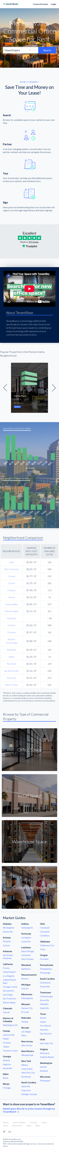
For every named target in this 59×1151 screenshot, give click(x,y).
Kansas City (27, 1008)
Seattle (43, 1067)
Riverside (11, 663)
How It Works (19, 1122)
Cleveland (44, 931)
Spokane (44, 1070)
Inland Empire (9, 972)
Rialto (11, 656)
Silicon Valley (9, 1002)
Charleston (45, 982)
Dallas (43, 1022)
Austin (43, 1017)
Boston (24, 978)
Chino (11, 562)
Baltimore (26, 969)
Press (44, 1122)
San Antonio (46, 1033)
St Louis (25, 1012)
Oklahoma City (47, 945)
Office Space (29, 749)
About (6, 1122)
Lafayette (26, 955)
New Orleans (27, 959)
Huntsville (8, 931)
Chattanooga (46, 996)
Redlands (11, 649)
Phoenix (7, 941)
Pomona (11, 632)
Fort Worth (45, 1025)
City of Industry (11, 569)
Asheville (25, 1086)
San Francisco (9, 998)
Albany (24, 1065)
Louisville (26, 941)
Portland (44, 959)
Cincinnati (45, 927)
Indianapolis (27, 927)
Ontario (11, 625)
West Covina (11, 684)
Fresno (6, 968)
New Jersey (26, 1045)
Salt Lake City (46, 1043)
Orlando (7, 1042)
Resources (17, 1125)
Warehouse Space (29, 841)
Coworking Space (29, 887)
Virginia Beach (47, 1057)
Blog (38, 1125)
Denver (6, 1012)
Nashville (44, 1008)
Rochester (26, 1076)
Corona (11, 576)
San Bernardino (11, 670)
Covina (11, 583)
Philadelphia (46, 969)
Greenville (45, 986)
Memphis (44, 1004)
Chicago (7, 1087)
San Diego (8, 994)
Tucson (6, 945)
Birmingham (8, 927)
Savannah (7, 1068)
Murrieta (11, 618)
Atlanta (6, 1060)
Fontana (11, 590)
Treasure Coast (10, 1050)
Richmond (44, 1053)
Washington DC (10, 1025)
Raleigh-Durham (29, 1094)
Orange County (10, 986)
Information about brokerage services (22, 1144)
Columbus (44, 935)
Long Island (26, 1068)
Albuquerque (27, 1055)
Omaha (24, 1021)
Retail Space (29, 795)
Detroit (25, 988)
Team (5, 1125)
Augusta (7, 1064)
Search (47, 50)
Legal (28, 1125)
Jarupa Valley (11, 604)
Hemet (11, 597)
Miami (6, 1038)
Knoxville (44, 1000)
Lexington (26, 937)
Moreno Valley (11, 611)
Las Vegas (26, 1031)
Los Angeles (8, 976)
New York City (28, 1072)
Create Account (40, 4)
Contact (33, 1122)
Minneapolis (27, 998)
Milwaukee (45, 1080)
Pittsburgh (45, 972)
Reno (23, 1035)
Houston (44, 1029)
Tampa (6, 1046)
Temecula (11, 677)
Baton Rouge (27, 951)
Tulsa (42, 949)
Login (53, 4)
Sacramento (8, 990)
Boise (5, 1078)
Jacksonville (8, 1035)
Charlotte (26, 1090)
